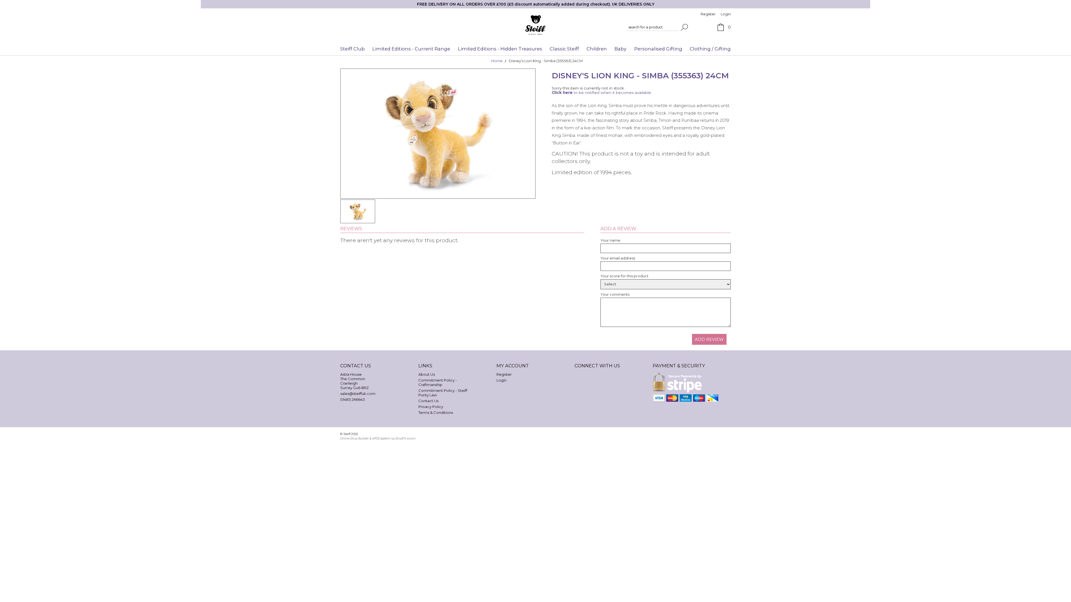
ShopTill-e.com (405, 438)
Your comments (614, 294)
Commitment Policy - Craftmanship (437, 382)
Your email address (617, 258)
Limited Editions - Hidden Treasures (500, 49)
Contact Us (428, 401)
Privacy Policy (430, 406)
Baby (620, 49)
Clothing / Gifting (710, 49)
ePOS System (381, 438)
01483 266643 (352, 399)
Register (708, 14)
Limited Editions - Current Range (411, 49)
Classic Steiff (564, 49)
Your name (610, 240)
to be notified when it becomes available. (602, 92)
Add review (709, 339)
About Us (426, 374)
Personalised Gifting (658, 49)
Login (726, 14)
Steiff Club (352, 49)
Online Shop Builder (354, 438)
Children (597, 49)
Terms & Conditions (435, 412)
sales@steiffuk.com (357, 393)
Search (684, 27)
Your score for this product (624, 276)
